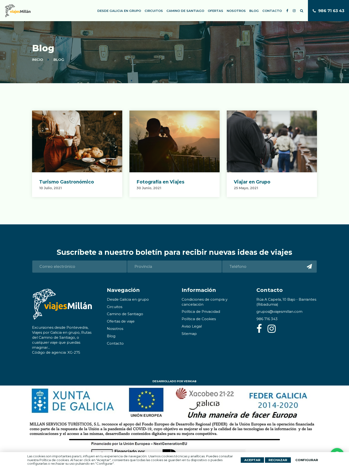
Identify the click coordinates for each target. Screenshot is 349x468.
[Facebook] (260, 330)
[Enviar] (309, 266)
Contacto (272, 10)
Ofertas (215, 10)
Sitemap (189, 333)
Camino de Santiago (185, 10)
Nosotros (236, 10)
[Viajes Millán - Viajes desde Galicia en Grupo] (18, 11)
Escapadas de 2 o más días (126, 40)
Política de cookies (54, 460)
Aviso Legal (192, 326)
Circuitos (154, 10)
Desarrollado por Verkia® (174, 381)
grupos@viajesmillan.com (279, 311)
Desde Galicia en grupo (119, 10)
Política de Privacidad (201, 311)
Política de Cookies (199, 319)
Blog (254, 10)
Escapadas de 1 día (118, 29)
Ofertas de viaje (121, 321)
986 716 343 (267, 319)
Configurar (306, 460)
